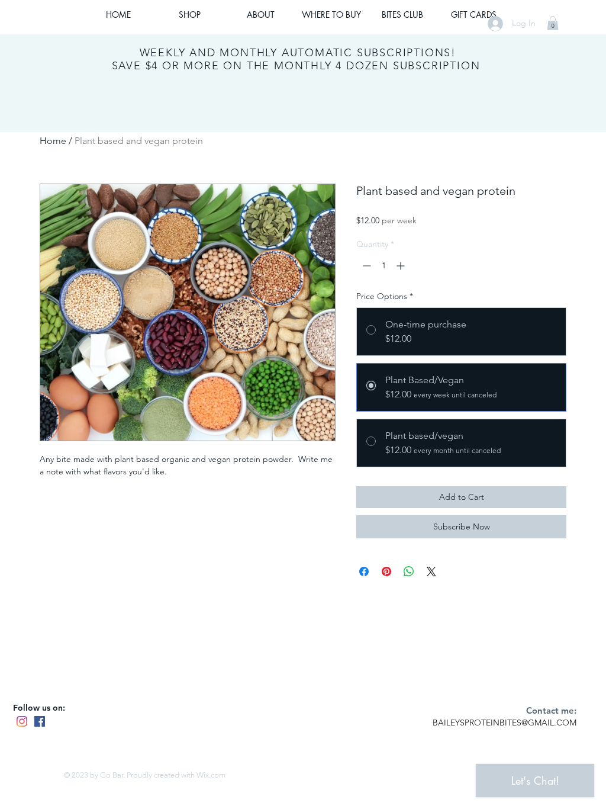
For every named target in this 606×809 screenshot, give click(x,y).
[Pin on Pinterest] (386, 571)
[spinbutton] (383, 265)
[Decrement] (365, 265)
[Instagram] (22, 721)
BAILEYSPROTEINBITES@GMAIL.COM (504, 722)
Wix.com (210, 775)
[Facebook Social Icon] (39, 721)
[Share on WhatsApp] (409, 571)
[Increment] (401, 265)
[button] (553, 23)
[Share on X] (431, 571)
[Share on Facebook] (364, 571)
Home (53, 140)
